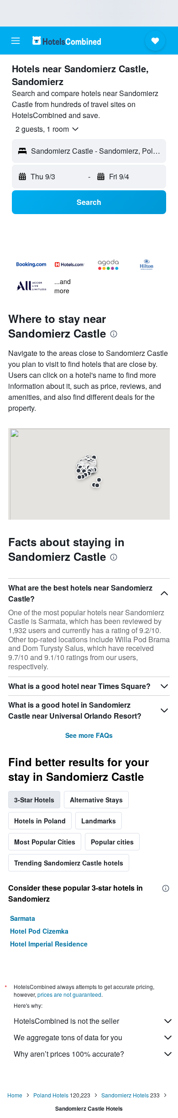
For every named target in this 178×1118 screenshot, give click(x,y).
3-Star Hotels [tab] (34, 799)
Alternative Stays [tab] (96, 799)
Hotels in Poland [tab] (40, 820)
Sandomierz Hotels (125, 1095)
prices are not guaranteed (69, 994)
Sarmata (22, 918)
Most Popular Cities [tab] (44, 841)
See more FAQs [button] (89, 735)
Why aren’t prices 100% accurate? (69, 1053)
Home (14, 1095)
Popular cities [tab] (112, 841)
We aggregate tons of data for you (68, 1037)
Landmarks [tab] (98, 820)
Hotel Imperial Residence (49, 943)
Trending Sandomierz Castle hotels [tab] (68, 862)
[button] (15, 41)
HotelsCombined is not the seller (66, 1021)
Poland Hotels (50, 1095)
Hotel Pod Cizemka (39, 930)
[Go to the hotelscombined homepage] (66, 40)
